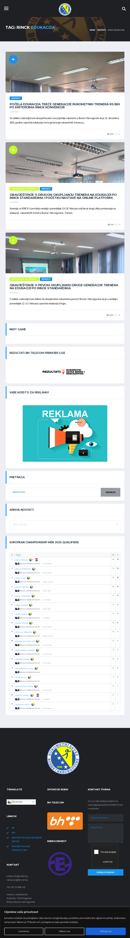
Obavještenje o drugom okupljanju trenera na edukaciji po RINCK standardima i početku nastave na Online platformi (63, 196)
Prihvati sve (106, 931)
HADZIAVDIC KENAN (24, 686)
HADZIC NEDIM (22, 587)
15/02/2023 (14, 293)
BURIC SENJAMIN (22, 596)
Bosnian (17, 801)
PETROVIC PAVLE (22, 705)
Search (110, 492)
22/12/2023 (14, 112)
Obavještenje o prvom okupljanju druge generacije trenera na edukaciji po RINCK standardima (64, 286)
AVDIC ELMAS (21, 614)
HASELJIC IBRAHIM (23, 632)
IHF (13, 828)
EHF (13, 833)
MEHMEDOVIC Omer (24, 668)
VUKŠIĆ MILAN (21, 623)
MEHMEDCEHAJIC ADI (25, 641)
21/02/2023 (14, 202)
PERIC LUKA (20, 578)
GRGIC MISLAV (21, 560)
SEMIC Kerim (21, 677)
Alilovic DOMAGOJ (23, 569)
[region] (65, 922)
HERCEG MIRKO (22, 695)
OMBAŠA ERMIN (22, 659)
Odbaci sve (64, 931)
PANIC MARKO (21, 605)
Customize (23, 931)
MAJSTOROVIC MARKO (25, 650)
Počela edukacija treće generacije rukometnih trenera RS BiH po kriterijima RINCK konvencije (65, 105)
